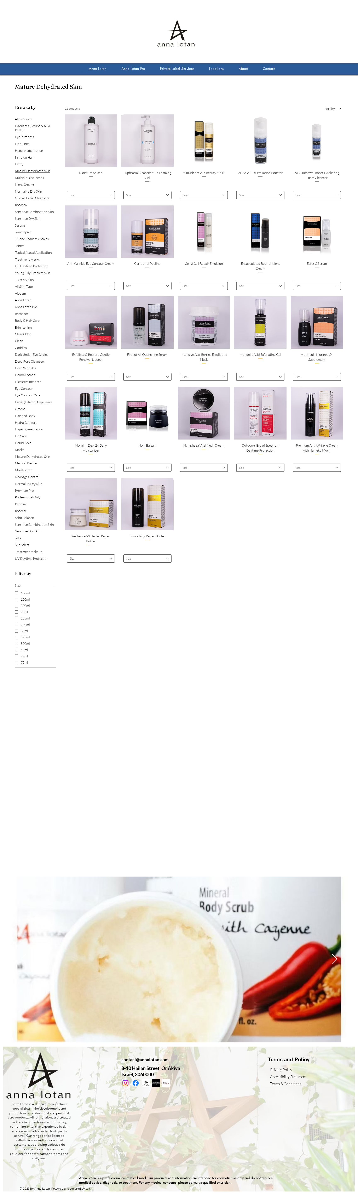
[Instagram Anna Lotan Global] (125, 1083)
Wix (88, 1188)
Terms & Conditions (285, 1083)
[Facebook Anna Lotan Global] (136, 1083)
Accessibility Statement (288, 1076)
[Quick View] (91, 140)
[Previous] (23, 959)
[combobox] (91, 195)
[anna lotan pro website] (156, 1083)
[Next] (334, 959)
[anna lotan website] (146, 1083)
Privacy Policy (281, 1069)
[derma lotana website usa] (166, 1083)
